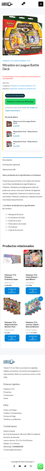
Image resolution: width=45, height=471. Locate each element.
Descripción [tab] (7, 160)
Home (5, 398)
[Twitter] (25, 466)
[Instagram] (31, 466)
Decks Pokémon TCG (22, 61)
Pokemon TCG (8, 61)
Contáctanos (8, 395)
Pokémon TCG (8, 389)
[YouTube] (20, 466)
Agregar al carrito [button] (12, 290)
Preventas (7, 392)
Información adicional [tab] (11, 165)
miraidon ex (22, 89)
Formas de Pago (9, 416)
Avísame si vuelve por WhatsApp (20, 102)
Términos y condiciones (12, 419)
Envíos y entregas (10, 410)
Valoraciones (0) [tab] (9, 169)
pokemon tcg (31, 89)
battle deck (13, 89)
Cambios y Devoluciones (12, 413)
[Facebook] (14, 466)
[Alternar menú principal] (40, 4)
